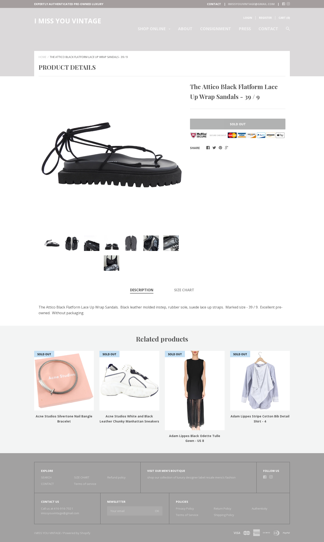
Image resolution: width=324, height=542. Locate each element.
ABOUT (185, 28)
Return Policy (222, 508)
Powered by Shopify (76, 533)
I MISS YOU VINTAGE (67, 20)
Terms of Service (187, 515)
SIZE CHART (184, 290)
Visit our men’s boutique (166, 471)
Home (42, 57)
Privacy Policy (185, 508)
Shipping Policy (224, 515)
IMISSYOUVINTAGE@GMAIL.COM (251, 4)
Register (265, 18)
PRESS (245, 28)
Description (141, 290)
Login (247, 18)
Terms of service (85, 484)
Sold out (238, 124)
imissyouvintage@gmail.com (60, 513)
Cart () (284, 18)
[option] (111, 155)
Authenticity (259, 508)
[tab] (141, 290)
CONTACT (268, 28)
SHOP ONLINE (152, 28)
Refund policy (116, 477)
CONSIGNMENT (215, 28)
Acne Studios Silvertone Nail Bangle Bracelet (64, 418)
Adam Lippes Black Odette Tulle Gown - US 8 (194, 438)
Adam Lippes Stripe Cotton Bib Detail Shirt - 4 (260, 418)
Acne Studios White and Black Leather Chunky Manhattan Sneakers (129, 418)
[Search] (288, 30)
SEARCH (46, 477)
